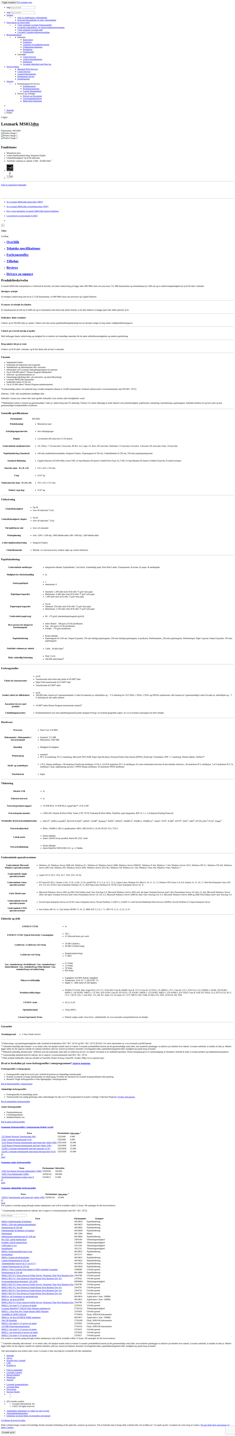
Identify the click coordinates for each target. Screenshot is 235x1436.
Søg (8, 7)
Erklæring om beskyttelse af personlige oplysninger (28, 1416)
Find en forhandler (14, 1370)
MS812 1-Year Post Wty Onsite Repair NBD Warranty (25, 1311)
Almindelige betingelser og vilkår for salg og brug (28, 1411)
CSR (9, 1363)
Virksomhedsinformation (17, 1413)
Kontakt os (11, 1365)
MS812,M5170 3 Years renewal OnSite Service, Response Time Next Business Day (37, 1302)
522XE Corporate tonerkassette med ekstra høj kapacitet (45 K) (28, 1151)
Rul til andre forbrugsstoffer (13, 1122)
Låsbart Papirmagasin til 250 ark (15, 1266)
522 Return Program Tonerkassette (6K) (18, 1136)
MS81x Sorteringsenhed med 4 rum (16, 1251)
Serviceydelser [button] (13, 67)
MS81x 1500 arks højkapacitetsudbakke (18, 1224)
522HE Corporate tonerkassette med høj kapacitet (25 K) (25, 1148)
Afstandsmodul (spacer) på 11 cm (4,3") (18, 1263)
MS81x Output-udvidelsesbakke (15, 1257)
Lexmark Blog (13, 1387)
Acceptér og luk (8, 1432)
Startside (10, 110)
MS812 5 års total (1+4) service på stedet (19, 1335)
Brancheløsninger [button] (14, 35)
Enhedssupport (29, 86)
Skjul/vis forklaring (81, 1063)
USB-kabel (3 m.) (9, 1245)
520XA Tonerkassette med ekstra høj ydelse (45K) (23, 1197)
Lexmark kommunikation (17, 1384)
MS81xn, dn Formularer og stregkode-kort (19, 1296)
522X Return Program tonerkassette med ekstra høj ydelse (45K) (29, 1142)
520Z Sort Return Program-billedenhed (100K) (21, 1171)
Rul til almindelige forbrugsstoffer (15, 1101)
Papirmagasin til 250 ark (11, 1272)
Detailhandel (28, 52)
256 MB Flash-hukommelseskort (15, 1326)
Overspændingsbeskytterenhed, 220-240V (19, 1281)
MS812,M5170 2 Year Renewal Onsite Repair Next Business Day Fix (31, 1287)
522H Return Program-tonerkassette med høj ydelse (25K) (26, 1145)
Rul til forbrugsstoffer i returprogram (16, 1084)
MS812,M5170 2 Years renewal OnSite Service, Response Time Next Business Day (37, 1275)
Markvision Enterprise (32, 101)
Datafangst (27, 62)
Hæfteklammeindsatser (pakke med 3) (17, 1177)
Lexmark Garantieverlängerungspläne (33, 32)
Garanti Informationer (26, 74)
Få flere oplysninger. (126, 1097)
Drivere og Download (32, 96)
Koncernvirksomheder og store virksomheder (36, 20)
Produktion (27, 49)
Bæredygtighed (13, 1375)
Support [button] (10, 81)
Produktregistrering (31, 89)
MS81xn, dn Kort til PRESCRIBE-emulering (21, 1317)
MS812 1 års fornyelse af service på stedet (19, 1332)
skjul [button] (3, 1157)
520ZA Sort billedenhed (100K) (15, 1174)
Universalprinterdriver (32, 98)
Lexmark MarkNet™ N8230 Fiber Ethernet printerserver (25, 1308)
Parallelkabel (7, 1248)
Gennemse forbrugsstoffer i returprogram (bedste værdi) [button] (27, 1127)
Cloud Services (29, 57)
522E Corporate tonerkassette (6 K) (16, 1139)
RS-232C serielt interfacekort (14, 1239)
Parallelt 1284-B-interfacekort (14, 1242)
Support (10, 1380)
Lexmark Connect (14, 1372)
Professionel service (25, 76)
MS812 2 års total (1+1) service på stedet (19, 1305)
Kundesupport (23, 79)
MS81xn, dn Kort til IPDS (12, 1299)
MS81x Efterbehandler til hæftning (16, 1221)
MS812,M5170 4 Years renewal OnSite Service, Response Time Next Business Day (37, 1284)
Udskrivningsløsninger (32, 59)
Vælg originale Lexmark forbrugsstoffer (34, 25)
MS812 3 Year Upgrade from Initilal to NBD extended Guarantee (29, 1269)
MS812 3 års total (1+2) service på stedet (19, 1329)
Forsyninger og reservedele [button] (18, 22)
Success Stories (13, 1392)
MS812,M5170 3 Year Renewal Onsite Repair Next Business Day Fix (31, 1290)
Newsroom (11, 1389)
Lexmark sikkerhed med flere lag (37, 64)
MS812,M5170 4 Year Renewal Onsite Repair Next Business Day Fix (31, 1293)
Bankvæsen (28, 40)
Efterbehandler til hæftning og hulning (17, 1230)
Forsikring (27, 42)
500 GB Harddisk (9, 1320)
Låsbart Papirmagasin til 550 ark (15, 1260)
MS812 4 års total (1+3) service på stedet (19, 1323)
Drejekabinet (7, 1254)
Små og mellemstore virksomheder (32, 17)
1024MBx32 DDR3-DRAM (13, 1314)
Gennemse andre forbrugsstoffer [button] (16, 1162)
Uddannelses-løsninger (32, 47)
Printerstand (6, 1233)
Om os (9, 1358)
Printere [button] (10, 15)
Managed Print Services (27, 69)
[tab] (120, 242)
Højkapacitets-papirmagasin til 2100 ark (18, 1236)
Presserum (11, 1377)
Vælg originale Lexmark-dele (30, 30)
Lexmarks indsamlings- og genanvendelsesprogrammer (41, 27)
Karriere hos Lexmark (16, 1360)
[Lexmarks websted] (24, 2)
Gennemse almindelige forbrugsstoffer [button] (18, 1188)
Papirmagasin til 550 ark (11, 1227)
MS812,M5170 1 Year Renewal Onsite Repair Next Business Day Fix (31, 1278)
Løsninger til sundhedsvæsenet (36, 44)
